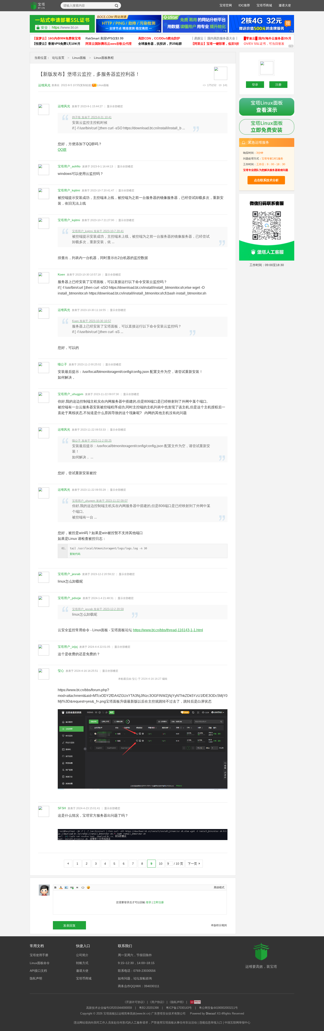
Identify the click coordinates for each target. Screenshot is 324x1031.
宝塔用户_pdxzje (69, 598)
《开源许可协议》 (134, 1002)
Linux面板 (79, 57)
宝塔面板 (109, 1013)
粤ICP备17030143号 (179, 1007)
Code (83, 887)
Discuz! (211, 1013)
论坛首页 (58, 57)
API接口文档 (38, 970)
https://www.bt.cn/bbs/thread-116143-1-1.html (168, 630)
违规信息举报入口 (210, 1022)
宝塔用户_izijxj (68, 646)
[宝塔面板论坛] (37, 5)
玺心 (61, 670)
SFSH (62, 808)
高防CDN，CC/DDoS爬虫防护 (159, 38)
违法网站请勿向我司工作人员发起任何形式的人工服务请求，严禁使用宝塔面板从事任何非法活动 (135, 1022)
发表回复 (69, 925)
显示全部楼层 (115, 106)
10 (160, 863)
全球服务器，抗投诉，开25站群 (160, 43)
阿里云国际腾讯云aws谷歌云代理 (109, 43)
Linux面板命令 (40, 963)
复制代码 (75, 553)
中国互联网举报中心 (237, 1022)
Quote (77, 887)
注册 (278, 84)
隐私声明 (36, 978)
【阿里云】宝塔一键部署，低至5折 (215, 43)
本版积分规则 (219, 925)
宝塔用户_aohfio (69, 166)
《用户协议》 (157, 1002)
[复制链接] (85, 85)
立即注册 (158, 902)
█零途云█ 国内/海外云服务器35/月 (267, 38)
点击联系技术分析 (266, 180)
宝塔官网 (226, 5)
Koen (61, 274)
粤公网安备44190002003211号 (218, 1007)
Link (72, 887)
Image (66, 887)
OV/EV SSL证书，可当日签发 (264, 43)
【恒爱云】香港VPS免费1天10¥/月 (56, 43)
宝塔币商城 (264, 5)
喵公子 (62, 364)
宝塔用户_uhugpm (70, 394)
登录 (148, 902)
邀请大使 (285, 5)
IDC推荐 (244, 5)
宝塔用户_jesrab (69, 574)
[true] (116, 5)
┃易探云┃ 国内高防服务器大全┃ (214, 38)
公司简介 (82, 955)
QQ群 (62, 150)
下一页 (192, 863)
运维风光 (44, 85)
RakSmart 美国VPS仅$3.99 (104, 38)
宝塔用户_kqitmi (69, 190)
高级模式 (219, 887)
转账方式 (82, 963)
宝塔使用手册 (39, 955)
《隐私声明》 (176, 1002)
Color (61, 887)
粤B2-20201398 (149, 1007)
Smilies (88, 887)
